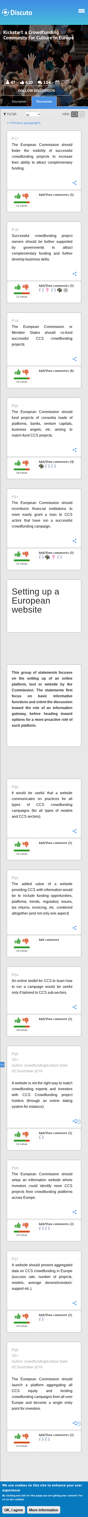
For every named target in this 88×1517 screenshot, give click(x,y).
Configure (74, 182)
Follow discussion (36, 91)
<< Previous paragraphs (24, 123)
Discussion (44, 101)
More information (43, 1510)
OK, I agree (13, 1510)
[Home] (17, 12)
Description (19, 101)
